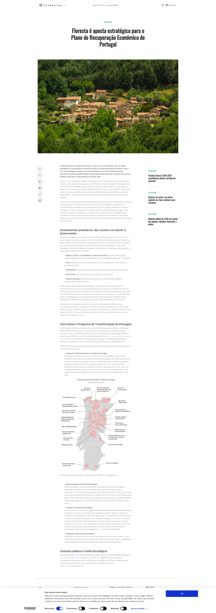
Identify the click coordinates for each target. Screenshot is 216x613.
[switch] (82, 608)
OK (182, 594)
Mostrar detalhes (138, 609)
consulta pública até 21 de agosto (76, 558)
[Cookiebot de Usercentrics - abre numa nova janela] (30, 608)
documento (66, 181)
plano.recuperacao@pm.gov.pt (72, 566)
